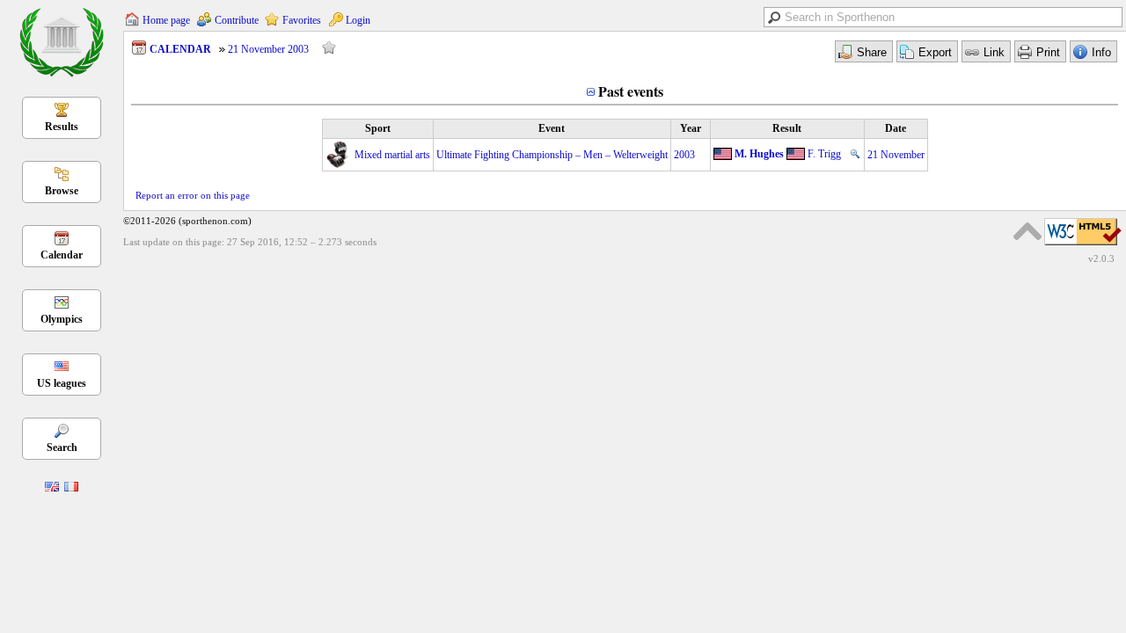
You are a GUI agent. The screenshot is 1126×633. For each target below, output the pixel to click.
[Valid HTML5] (1083, 246)
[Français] (71, 488)
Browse (61, 191)
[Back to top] (1027, 231)
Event (551, 128)
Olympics (61, 319)
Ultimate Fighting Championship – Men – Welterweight (552, 155)
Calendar (61, 255)
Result (786, 128)
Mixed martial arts (392, 155)
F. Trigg (824, 154)
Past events (630, 91)
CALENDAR (180, 49)
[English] (52, 488)
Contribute (237, 20)
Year (690, 128)
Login (358, 20)
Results (61, 126)
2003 (684, 155)
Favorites (301, 20)
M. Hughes (759, 154)
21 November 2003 (268, 49)
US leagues (61, 383)
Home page (166, 20)
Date (895, 128)
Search (62, 447)
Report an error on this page (192, 195)
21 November (896, 155)
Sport (378, 128)
